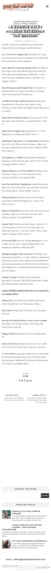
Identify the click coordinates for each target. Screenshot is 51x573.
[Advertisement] (25, 449)
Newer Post (14, 397)
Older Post (36, 399)
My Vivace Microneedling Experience (29, 541)
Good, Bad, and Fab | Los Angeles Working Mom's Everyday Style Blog (25, 567)
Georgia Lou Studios (25, 570)
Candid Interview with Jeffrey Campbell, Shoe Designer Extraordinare (22, 527)
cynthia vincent (28, 24)
